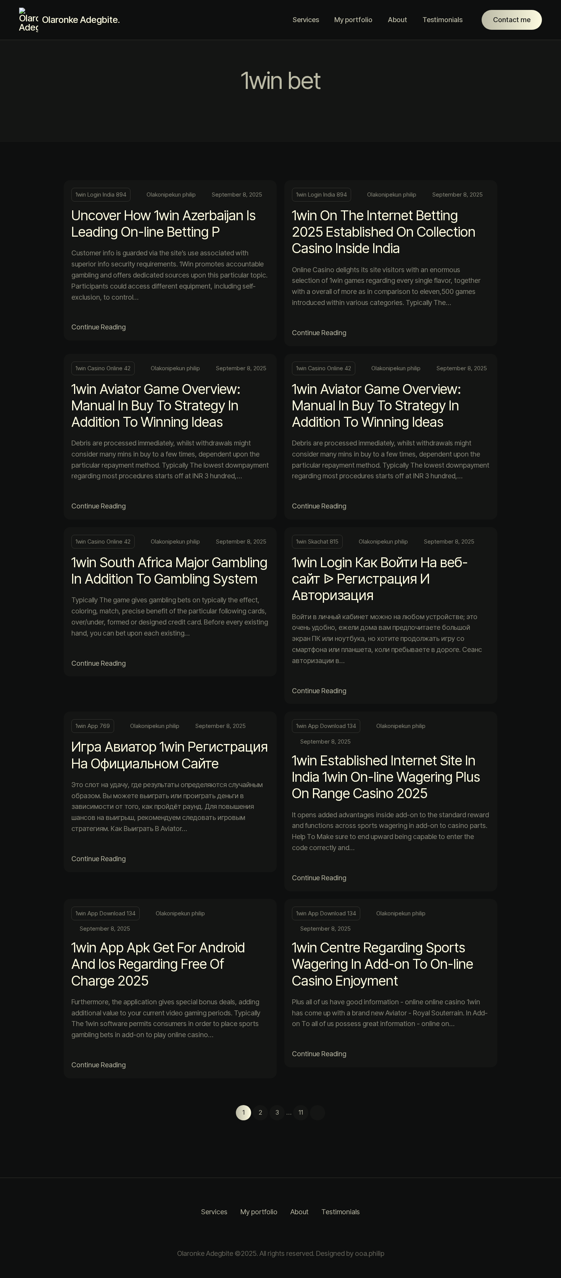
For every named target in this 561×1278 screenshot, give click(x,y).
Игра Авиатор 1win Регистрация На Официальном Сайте (169, 754)
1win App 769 (93, 725)
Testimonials (442, 20)
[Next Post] (317, 1112)
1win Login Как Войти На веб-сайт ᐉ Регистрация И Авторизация (380, 579)
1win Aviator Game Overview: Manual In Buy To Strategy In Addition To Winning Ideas (155, 405)
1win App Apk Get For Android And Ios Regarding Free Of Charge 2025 (158, 964)
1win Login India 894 (101, 194)
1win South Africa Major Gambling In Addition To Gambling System (169, 570)
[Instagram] (271, 1233)
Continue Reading (98, 327)
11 (300, 1112)
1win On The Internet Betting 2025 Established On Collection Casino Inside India (384, 232)
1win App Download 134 (326, 725)
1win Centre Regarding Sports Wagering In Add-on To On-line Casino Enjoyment (382, 964)
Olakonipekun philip (171, 194)
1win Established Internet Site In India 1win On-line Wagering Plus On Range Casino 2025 (386, 777)
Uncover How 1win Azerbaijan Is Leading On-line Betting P (163, 223)
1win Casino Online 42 (103, 368)
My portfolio (353, 20)
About (397, 20)
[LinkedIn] (290, 1233)
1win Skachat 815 (317, 541)
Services (306, 20)
